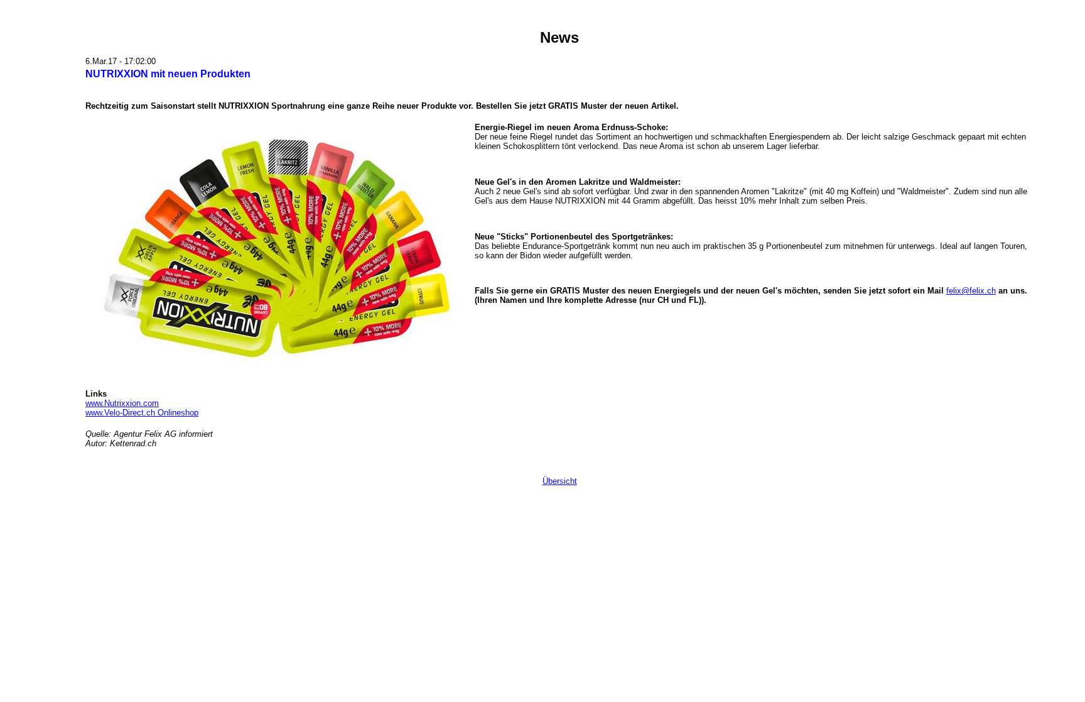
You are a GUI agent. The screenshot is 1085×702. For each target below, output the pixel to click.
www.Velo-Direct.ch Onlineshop (141, 412)
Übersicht (559, 481)
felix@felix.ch (971, 290)
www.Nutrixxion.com (122, 403)
